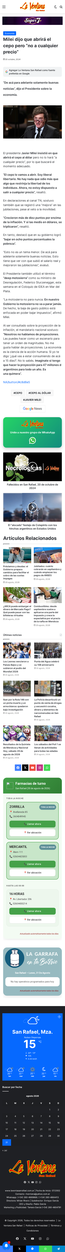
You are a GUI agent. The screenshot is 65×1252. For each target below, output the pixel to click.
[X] (29, 1182)
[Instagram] (36, 1182)
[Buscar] (61, 7)
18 (15, 1129)
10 (7, 1122)
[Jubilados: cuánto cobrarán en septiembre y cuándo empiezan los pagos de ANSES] (48, 555)
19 (24, 1129)
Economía (9, 33)
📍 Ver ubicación (32, 832)
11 (15, 1122)
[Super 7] (32, 20)
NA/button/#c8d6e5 (16, 382)
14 (41, 1122)
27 (32, 1136)
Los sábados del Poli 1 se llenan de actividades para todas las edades (47, 747)
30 (58, 1136)
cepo (18, 393)
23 (58, 1129)
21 (41, 1129)
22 (49, 1129)
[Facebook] (25, 1182)
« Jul (4, 1150)
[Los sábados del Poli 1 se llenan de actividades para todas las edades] (48, 733)
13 (32, 1122)
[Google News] (32, 408)
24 (6, 1136)
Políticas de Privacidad (36, 1225)
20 (32, 1129)
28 (41, 1136)
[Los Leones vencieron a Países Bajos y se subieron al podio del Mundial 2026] (17, 650)
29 (49, 1136)
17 (7, 1129)
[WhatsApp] (40, 1182)
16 (58, 1122)
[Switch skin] (55, 7)
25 (15, 1136)
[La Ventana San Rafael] (32, 6)
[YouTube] (32, 1182)
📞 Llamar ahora (32, 824)
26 (24, 1136)
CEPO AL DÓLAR (40, 393)
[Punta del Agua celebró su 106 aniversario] (48, 650)
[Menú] (4, 7)
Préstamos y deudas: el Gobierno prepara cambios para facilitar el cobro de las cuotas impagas (16, 572)
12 (24, 1122)
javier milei (33, 399)
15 (50, 1122)
